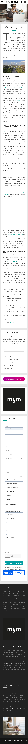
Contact (12, 322)
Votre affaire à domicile (11, 350)
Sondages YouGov (9, 368)
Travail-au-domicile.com (11, 2)
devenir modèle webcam (15, 234)
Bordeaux (17, 100)
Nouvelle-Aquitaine (19, 87)
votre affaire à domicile (17, 708)
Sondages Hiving (9, 365)
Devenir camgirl (8, 353)
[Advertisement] (14, 213)
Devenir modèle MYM (10, 356)
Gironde (5, 87)
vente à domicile (12, 261)
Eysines (18, 117)
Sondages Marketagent (11, 359)
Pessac (21, 119)
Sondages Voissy (9, 362)
